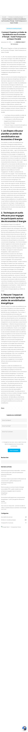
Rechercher (5, 457)
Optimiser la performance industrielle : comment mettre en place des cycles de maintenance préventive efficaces (13, 472)
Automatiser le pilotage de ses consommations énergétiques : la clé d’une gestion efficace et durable (13, 499)
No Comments (14, 44)
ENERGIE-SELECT (20, 42)
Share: (3, 408)
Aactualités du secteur (6, 517)
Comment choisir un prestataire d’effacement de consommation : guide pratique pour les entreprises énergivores (13, 480)
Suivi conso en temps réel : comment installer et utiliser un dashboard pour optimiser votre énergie (13, 506)
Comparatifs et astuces (7, 522)
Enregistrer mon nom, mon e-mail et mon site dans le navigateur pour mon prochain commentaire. (14, 444)
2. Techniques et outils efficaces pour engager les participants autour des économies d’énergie (13, 121)
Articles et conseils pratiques (14, 28)
